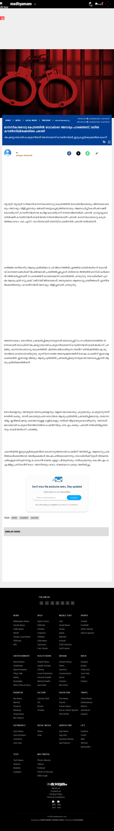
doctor (14, 518)
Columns (41, 633)
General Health (44, 677)
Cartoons (41, 644)
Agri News (63, 731)
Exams (62, 702)
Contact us (56, 791)
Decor (61, 677)
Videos (40, 764)
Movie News (18, 662)
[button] (4, 4)
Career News (65, 706)
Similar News (12, 531)
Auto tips (17, 743)
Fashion (84, 731)
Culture (41, 693)
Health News (44, 656)
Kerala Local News (21, 637)
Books (40, 706)
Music (16, 677)
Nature (84, 706)
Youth (83, 735)
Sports (84, 616)
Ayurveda (41, 685)
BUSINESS (18, 693)
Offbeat (41, 637)
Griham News (65, 662)
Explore (84, 714)
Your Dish (85, 673)
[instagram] (52, 603)
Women (84, 743)
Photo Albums (43, 760)
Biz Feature (18, 718)
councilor (34, 518)
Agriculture (65, 725)
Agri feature (64, 743)
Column (62, 681)
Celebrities (18, 666)
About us (56, 788)
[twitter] (47, 603)
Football (84, 625)
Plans (61, 666)
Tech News (18, 760)
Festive (84, 681)
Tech (15, 754)
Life (83, 725)
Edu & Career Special (68, 710)
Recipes (84, 662)
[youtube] (62, 603)
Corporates (18, 714)
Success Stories (66, 739)
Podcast (41, 768)
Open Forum (43, 621)
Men (83, 739)
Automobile (19, 725)
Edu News (63, 698)
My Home (63, 685)
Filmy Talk (17, 673)
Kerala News (19, 625)
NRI (15, 644)
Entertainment (21, 656)
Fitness (40, 669)
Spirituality (86, 747)
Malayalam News (21, 621)
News (16, 616)
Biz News (17, 698)
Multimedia (43, 754)
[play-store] (54, 804)
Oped (39, 616)
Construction (65, 673)
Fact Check (42, 648)
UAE (61, 621)
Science (16, 764)
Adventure (85, 710)
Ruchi (84, 656)
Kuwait (62, 640)
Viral (39, 735)
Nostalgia (17, 681)
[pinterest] (72, 603)
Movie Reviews (20, 669)
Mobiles (16, 768)
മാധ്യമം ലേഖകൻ (24, 155)
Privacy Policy (55, 794)
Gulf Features (65, 644)
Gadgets (17, 772)
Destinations (86, 702)
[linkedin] (57, 603)
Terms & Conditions (70, 505)
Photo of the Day (45, 772)
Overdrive (17, 739)
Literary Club (43, 698)
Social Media (44, 725)
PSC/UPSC (64, 714)
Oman (62, 629)
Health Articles (44, 666)
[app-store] (59, 804)
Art (38, 702)
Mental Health (43, 681)
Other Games (87, 629)
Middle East (65, 616)
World (16, 633)
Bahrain (62, 637)
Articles (40, 629)
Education (64, 693)
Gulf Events (64, 648)
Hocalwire (78, 820)
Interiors (63, 669)
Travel (84, 693)
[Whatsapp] (87, 153)
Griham (63, 656)
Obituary (17, 640)
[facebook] (69, 153)
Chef (83, 677)
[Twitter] (78, 153)
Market (16, 702)
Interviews (42, 640)
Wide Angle (42, 776)
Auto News (18, 731)
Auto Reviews (19, 735)
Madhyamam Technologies (52, 820)
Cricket (84, 621)
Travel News (86, 698)
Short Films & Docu (22, 685)
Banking (17, 710)
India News (18, 629)
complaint (24, 518)
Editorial (41, 625)
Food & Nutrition (45, 673)
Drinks (84, 666)
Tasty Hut (85, 669)
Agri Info (63, 735)
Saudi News (64, 625)
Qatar (61, 633)
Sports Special (87, 633)
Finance (17, 706)
